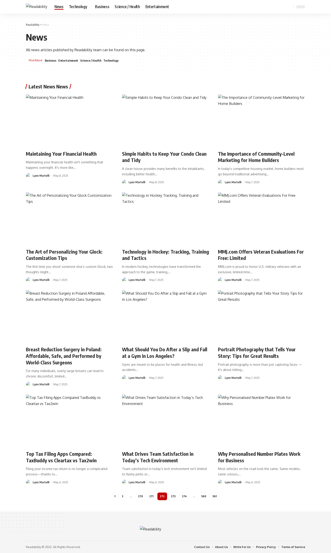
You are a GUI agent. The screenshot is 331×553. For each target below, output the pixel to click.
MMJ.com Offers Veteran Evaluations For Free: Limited (261, 254)
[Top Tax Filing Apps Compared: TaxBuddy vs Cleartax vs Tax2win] (69, 421)
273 (173, 496)
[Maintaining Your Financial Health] (69, 121)
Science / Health (90, 60)
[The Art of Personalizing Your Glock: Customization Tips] (69, 218)
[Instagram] (283, 7)
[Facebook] (268, 7)
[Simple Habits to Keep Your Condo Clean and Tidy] (165, 121)
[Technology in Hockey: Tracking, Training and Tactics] (165, 218)
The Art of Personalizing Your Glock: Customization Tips (64, 254)
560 (203, 496)
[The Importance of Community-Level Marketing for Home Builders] (261, 121)
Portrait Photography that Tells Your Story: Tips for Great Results (257, 352)
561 (215, 496)
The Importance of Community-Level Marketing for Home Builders (256, 156)
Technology (110, 60)
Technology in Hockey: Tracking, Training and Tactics (165, 254)
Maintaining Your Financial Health (61, 153)
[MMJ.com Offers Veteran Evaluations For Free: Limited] (261, 218)
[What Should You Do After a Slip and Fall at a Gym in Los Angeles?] (165, 316)
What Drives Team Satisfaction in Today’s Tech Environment (157, 457)
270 (140, 496)
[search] (289, 7)
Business (50, 60)
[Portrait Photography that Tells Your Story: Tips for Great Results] (261, 316)
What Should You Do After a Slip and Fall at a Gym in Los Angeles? (164, 352)
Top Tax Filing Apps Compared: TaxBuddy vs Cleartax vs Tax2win (61, 457)
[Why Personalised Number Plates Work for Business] (261, 421)
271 (151, 496)
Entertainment (68, 60)
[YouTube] (278, 7)
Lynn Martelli (41, 175)
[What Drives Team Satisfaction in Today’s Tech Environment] (165, 421)
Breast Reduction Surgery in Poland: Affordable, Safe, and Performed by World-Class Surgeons (64, 355)
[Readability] (36, 7)
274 (184, 496)
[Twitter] (273, 7)
